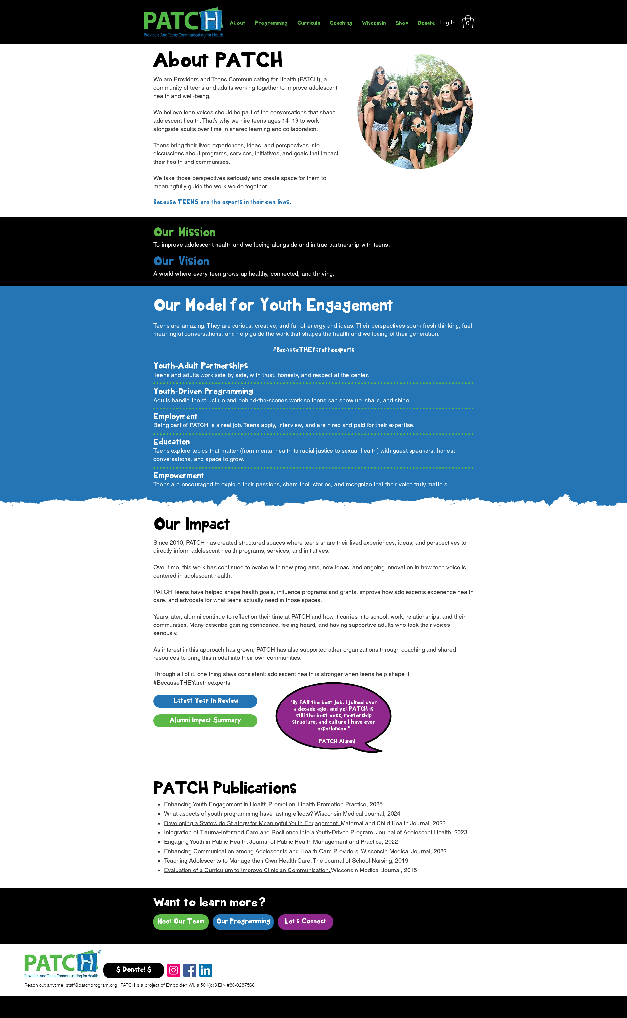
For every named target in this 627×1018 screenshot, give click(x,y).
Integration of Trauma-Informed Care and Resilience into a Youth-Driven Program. (270, 832)
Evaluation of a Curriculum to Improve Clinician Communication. (247, 870)
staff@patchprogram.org (91, 985)
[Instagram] (173, 970)
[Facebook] (189, 970)
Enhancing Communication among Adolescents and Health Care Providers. (262, 851)
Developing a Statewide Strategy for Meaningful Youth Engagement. (252, 823)
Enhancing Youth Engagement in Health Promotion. (230, 804)
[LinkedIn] (205, 970)
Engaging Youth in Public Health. (206, 841)
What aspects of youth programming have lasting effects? (239, 813)
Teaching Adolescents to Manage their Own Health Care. (238, 860)
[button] (468, 21)
